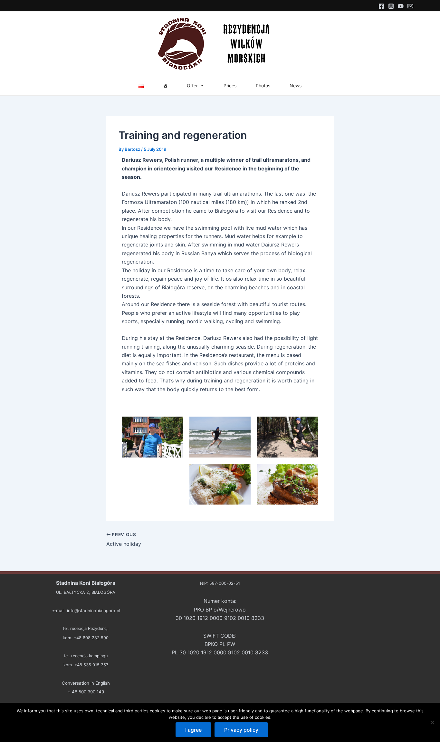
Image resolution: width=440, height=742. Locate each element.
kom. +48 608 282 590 (86, 637)
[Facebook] (381, 6)
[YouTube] (401, 6)
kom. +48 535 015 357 (85, 664)
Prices (230, 85)
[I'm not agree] (432, 722)
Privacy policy (241, 730)
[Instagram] (391, 6)
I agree (193, 730)
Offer (192, 85)
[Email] (410, 6)
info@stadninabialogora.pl (93, 610)
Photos (263, 85)
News (295, 85)
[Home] (165, 85)
